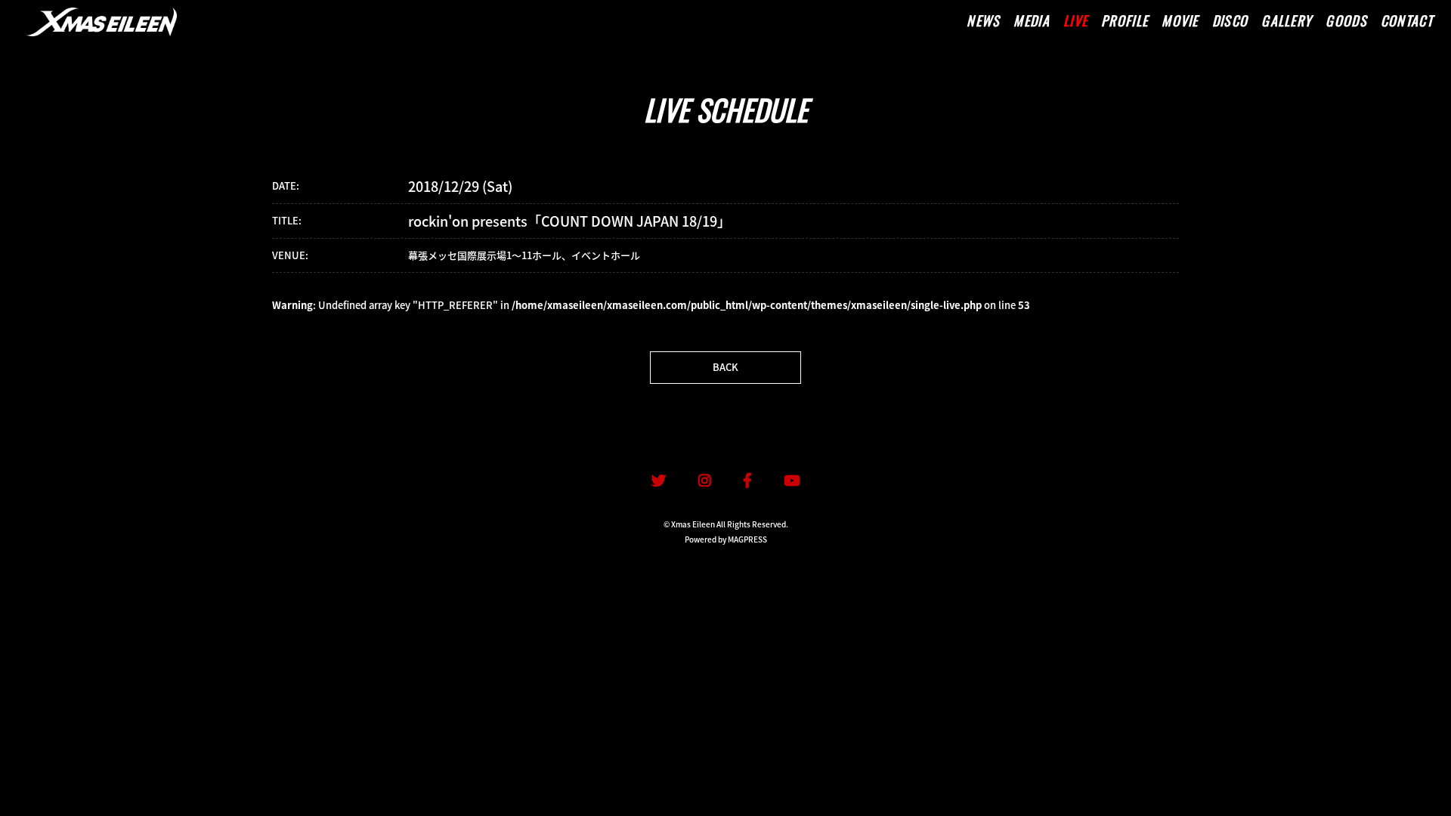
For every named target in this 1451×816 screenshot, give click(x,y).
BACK (725, 367)
